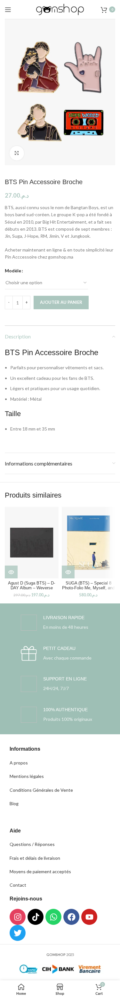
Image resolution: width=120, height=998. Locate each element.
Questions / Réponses (32, 844)
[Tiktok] (36, 917)
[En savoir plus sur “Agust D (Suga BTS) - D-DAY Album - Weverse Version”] (11, 572)
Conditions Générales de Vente (41, 790)
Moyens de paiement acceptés (40, 871)
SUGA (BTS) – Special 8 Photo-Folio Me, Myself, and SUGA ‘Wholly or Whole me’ (88, 588)
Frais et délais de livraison (35, 858)
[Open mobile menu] (8, 9)
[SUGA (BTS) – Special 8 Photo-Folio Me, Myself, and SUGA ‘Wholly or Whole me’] (89, 542)
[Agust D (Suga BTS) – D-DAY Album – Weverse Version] (32, 542)
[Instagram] (18, 917)
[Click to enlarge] (17, 153)
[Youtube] (89, 917)
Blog (14, 803)
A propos (19, 762)
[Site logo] (60, 9)
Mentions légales (27, 776)
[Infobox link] (54, 623)
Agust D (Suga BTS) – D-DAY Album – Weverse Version (31, 588)
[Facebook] (71, 917)
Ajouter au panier (61, 302)
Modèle (13, 270)
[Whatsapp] (53, 917)
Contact (18, 885)
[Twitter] (18, 933)
